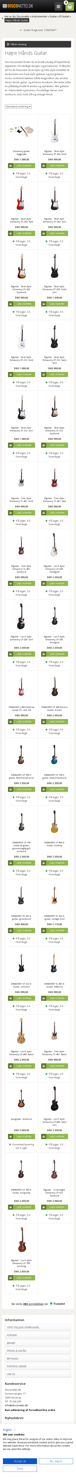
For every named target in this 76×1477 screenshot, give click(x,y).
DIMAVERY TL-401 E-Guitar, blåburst (54, 985)
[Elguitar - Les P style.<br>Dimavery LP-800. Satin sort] (54, 1098)
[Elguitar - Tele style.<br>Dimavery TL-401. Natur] (54, 1030)
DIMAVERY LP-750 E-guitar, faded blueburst (54, 776)
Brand (11, 1343)
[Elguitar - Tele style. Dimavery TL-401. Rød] (54, 477)
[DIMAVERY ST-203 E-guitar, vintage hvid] (54, 895)
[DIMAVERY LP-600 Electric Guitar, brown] (54, 686)
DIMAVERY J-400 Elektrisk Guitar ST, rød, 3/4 (21, 708)
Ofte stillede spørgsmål (23, 1327)
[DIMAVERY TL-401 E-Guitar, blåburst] (54, 963)
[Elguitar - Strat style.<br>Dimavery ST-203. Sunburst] (21, 266)
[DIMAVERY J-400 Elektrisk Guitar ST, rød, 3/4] (21, 686)
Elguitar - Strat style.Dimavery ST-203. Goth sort (54, 289)
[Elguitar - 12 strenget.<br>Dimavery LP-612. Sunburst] (54, 1169)
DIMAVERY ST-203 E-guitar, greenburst (21, 917)
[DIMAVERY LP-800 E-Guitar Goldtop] (54, 822)
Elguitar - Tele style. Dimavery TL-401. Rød (54, 500)
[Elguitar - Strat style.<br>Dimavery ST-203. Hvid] (54, 130)
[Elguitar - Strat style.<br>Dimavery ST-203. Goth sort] (54, 266)
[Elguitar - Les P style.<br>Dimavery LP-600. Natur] (21, 1030)
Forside (12, 1335)
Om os (11, 1374)
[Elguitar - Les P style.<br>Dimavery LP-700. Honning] (21, 1239)
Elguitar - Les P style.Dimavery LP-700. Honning (21, 1263)
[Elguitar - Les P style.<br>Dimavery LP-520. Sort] (21, 616)
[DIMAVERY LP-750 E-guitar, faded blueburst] (54, 754)
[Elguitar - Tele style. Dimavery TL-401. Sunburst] (21, 545)
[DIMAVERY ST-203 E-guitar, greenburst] (21, 895)
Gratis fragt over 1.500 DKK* (40, 30)
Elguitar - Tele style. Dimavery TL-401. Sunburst (21, 568)
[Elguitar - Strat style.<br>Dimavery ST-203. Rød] (21, 198)
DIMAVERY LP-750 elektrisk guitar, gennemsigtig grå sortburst (21, 847)
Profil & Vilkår (16, 1350)
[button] (9, 1430)
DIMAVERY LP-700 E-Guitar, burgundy (21, 1191)
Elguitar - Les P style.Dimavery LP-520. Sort (21, 638)
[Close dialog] (71, 1416)
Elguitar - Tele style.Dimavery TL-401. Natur (54, 1053)
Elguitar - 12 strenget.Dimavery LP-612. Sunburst (54, 1192)
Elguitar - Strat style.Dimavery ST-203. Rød (21, 220)
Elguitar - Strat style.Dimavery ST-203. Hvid (54, 152)
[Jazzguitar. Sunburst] (21, 1098)
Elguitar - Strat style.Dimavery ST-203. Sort (54, 220)
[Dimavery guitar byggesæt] (21, 130)
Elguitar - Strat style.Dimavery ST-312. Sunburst (54, 430)
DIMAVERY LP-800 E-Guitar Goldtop (54, 844)
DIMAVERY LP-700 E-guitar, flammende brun (21, 776)
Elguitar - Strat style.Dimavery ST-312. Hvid (21, 358)
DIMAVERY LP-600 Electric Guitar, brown (54, 708)
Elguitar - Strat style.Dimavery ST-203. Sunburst (21, 289)
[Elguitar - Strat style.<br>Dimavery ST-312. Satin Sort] (54, 336)
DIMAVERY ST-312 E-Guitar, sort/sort (21, 985)
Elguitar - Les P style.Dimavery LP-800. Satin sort (54, 1121)
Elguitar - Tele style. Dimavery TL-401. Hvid (21, 500)
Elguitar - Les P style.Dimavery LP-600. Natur (21, 1053)
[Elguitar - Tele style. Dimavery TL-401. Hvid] (21, 477)
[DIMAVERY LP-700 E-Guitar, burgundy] (21, 1169)
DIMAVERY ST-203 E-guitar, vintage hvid (54, 917)
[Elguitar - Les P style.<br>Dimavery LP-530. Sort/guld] (54, 616)
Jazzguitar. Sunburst (21, 1118)
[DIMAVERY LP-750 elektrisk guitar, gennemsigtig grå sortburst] (21, 822)
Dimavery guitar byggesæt (21, 152)
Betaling (12, 1358)
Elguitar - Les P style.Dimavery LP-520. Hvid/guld (54, 568)
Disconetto (23, 16)
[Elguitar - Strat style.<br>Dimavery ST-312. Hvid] (21, 336)
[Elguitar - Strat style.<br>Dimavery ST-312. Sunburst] (54, 407)
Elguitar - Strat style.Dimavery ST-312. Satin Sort (54, 360)
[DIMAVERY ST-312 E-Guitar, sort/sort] (21, 963)
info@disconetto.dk (16, 1405)
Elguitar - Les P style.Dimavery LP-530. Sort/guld (54, 639)
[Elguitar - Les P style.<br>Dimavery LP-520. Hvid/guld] (54, 545)
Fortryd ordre (17, 1366)
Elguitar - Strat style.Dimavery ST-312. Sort (21, 429)
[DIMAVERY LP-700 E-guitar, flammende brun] (21, 754)
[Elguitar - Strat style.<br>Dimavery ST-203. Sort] (54, 198)
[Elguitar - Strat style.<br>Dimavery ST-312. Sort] (21, 407)
